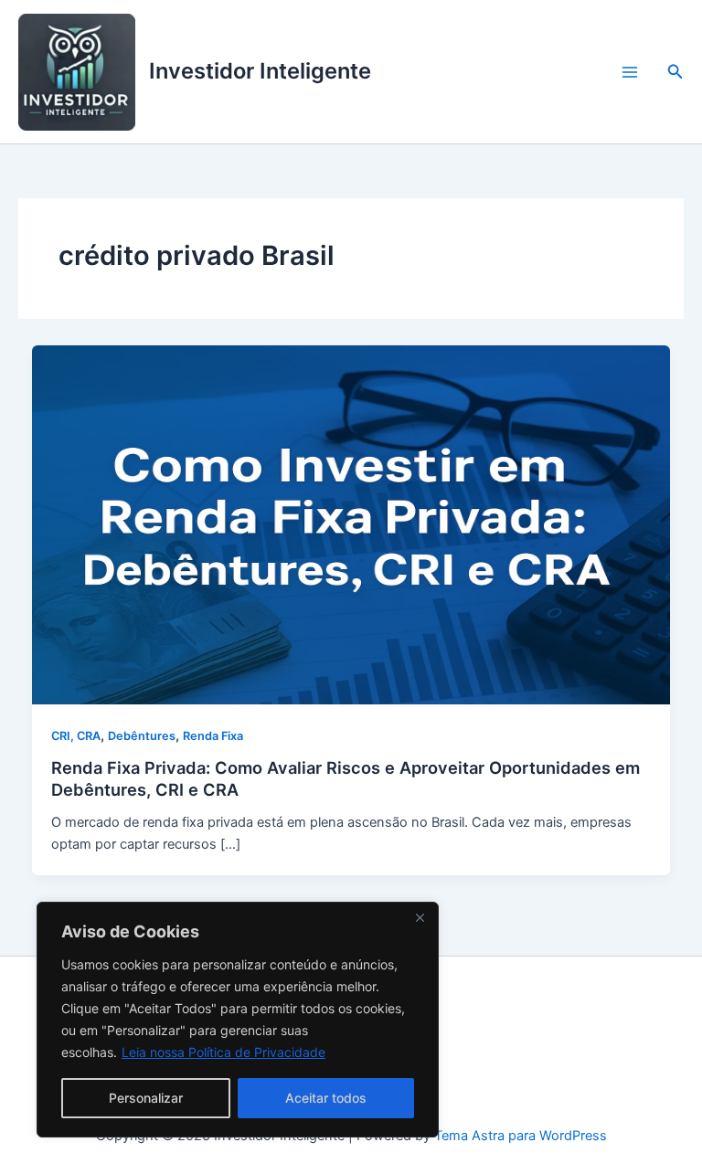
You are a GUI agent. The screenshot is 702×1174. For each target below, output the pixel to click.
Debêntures (142, 736)
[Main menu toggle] (630, 72)
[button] (675, 71)
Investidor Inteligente (260, 71)
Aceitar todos (326, 1097)
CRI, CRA (76, 736)
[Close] (420, 917)
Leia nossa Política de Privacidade (223, 1052)
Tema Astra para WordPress (520, 1135)
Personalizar (146, 1097)
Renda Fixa (213, 736)
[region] (238, 1019)
